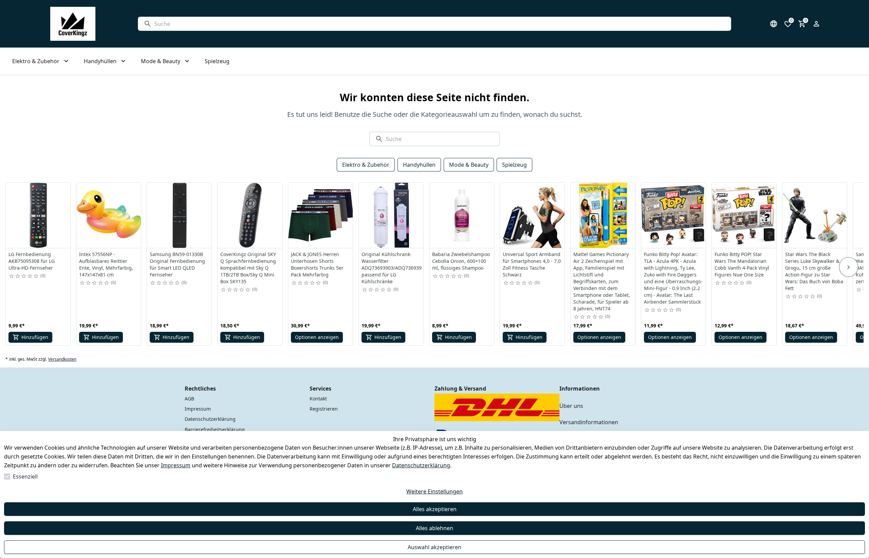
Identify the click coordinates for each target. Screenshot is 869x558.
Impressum (175, 465)
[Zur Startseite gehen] (72, 24)
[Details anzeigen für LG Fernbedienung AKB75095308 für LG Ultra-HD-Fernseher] (38, 215)
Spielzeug (514, 164)
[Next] (848, 267)
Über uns (571, 406)
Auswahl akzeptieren (434, 547)
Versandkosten (62, 359)
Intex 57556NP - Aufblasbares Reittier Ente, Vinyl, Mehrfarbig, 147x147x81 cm (106, 264)
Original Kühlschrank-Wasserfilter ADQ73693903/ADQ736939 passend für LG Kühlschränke (392, 268)
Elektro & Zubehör (365, 164)
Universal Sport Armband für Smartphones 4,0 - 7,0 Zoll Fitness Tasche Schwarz (532, 264)
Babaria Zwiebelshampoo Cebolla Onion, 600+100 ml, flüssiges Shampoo (461, 261)
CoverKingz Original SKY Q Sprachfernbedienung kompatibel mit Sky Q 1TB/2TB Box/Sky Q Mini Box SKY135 (248, 268)
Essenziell (25, 476)
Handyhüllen (419, 164)
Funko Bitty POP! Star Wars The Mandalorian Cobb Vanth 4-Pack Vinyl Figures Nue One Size (742, 264)
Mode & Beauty (468, 164)
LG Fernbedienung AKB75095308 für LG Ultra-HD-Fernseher (31, 261)
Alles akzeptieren (435, 509)
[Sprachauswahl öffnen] (773, 24)
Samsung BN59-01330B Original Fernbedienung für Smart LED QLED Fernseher (177, 264)
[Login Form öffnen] (816, 24)
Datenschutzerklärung (421, 465)
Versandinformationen (588, 422)
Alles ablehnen (434, 528)
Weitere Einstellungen (434, 491)
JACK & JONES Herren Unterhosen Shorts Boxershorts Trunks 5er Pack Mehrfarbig (317, 264)
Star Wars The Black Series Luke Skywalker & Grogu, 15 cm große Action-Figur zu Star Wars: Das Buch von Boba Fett (814, 271)
